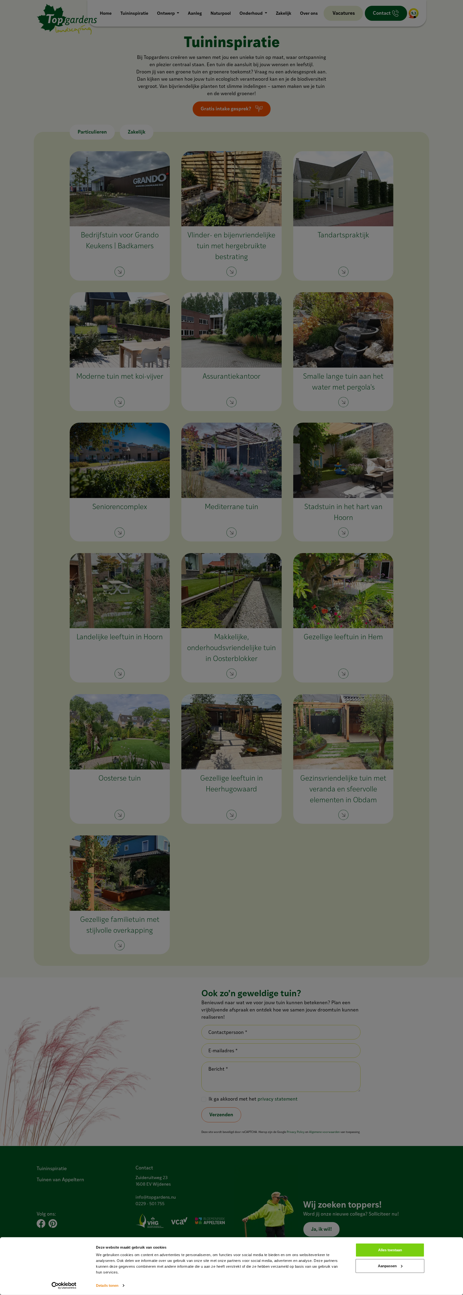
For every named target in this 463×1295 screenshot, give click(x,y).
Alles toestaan (390, 1250)
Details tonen (107, 1285)
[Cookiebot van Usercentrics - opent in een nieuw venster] (64, 1285)
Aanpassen (387, 1266)
